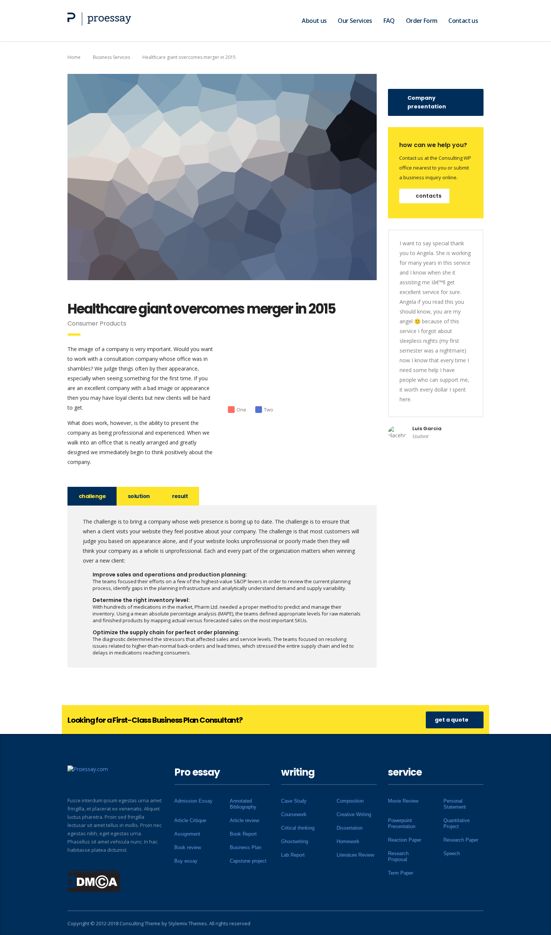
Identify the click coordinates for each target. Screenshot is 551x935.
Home (74, 57)
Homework (348, 841)
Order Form (421, 21)
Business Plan (245, 847)
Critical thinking (297, 828)
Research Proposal (398, 856)
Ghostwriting (294, 841)
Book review (187, 847)
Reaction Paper (404, 840)
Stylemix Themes (187, 923)
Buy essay (186, 861)
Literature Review (355, 855)
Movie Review (403, 801)
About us (314, 21)
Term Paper (400, 873)
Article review (244, 820)
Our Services (355, 21)
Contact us (463, 21)
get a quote (452, 719)
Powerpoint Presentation (401, 823)
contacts (429, 196)
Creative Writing (354, 814)
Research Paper (460, 840)
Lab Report (293, 855)
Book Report (243, 834)
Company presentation (426, 102)
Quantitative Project (456, 823)
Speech (451, 853)
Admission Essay (193, 801)
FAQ (389, 21)
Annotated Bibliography (243, 804)
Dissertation (349, 828)
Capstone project (248, 861)
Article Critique (190, 820)
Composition (350, 801)
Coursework (294, 814)
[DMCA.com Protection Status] (93, 879)
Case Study (294, 801)
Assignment (187, 834)
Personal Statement (454, 804)
